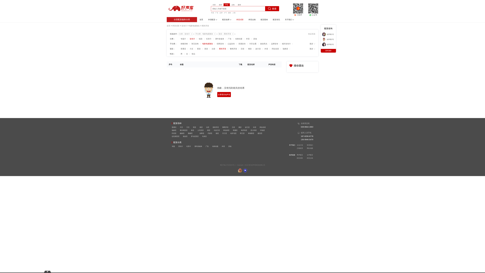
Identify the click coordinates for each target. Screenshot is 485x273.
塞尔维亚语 (183, 130)
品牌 (221, 13)
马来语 (204, 136)
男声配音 (300, 155)
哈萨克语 (233, 133)
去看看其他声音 (224, 95)
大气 (225, 13)
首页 (168, 26)
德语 (217, 133)
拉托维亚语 (175, 136)
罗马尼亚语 (195, 136)
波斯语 (202, 133)
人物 (233, 13)
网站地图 (310, 148)
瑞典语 (174, 130)
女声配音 (310, 155)
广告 (216, 13)
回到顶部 (328, 51)
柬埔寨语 (251, 133)
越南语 (182, 133)
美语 (201, 127)
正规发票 (300, 148)
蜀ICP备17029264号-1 (228, 165)
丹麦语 (210, 133)
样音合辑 (310, 158)
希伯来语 (226, 130)
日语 (233, 127)
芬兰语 (224, 133)
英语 (194, 127)
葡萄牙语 (225, 127)
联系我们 (310, 145)
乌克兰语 (217, 130)
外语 (254, 127)
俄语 (239, 127)
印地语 (262, 130)
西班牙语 (216, 127)
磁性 (229, 13)
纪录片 (188, 146)
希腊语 (235, 130)
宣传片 (180, 146)
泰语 (192, 130)
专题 (212, 13)
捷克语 (260, 133)
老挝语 (185, 136)
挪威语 (190, 133)
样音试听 (300, 158)
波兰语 (247, 127)
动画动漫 (215, 146)
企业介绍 (300, 145)
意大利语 (254, 130)
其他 (229, 146)
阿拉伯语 (263, 127)
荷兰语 (242, 133)
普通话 (174, 127)
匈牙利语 (244, 130)
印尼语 (174, 133)
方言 (181, 127)
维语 (208, 130)
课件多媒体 (198, 146)
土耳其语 (201, 130)
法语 (207, 127)
